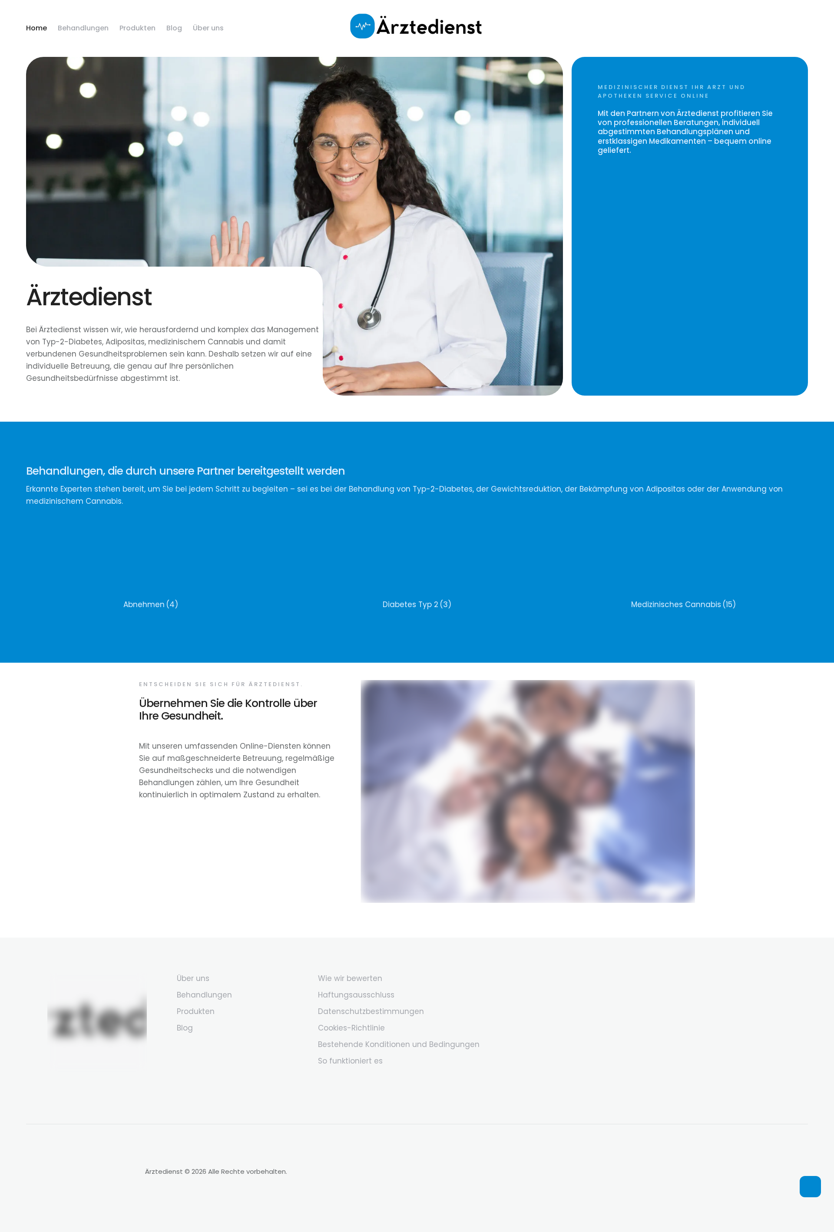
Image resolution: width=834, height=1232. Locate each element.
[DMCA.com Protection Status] (81, 1200)
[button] (810, 1186)
